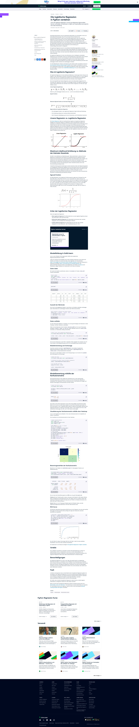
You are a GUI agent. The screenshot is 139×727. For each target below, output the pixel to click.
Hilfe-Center (41, 692)
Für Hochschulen (80, 693)
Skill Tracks (54, 685)
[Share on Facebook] (40, 59)
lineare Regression (55, 121)
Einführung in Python (55, 699)
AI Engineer (91, 704)
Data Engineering (42, 702)
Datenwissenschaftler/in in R (82, 703)
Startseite (52, 14)
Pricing (78, 683)
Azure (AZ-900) (91, 707)
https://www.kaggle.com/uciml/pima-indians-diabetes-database (63, 262)
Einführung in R (54, 702)
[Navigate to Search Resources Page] (83, 9)
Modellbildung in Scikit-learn (39, 47)
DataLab (81, 264)
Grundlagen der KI (67, 699)
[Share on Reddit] (42, 59)
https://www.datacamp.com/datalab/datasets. (70, 263)
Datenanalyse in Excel (56, 706)
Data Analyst (91, 699)
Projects (53, 690)
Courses (53, 687)
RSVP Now (96, 2)
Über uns (41, 683)
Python (61, 14)
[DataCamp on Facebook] (40, 720)
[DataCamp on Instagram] (54, 720)
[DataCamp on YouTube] (50, 720)
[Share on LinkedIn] (37, 59)
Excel (90, 692)
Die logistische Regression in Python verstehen (77, 544)
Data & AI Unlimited (67, 688)
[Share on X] (45, 59)
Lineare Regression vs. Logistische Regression (38, 39)
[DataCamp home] (47, 718)
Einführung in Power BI (56, 704)
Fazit (35, 55)
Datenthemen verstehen (68, 708)
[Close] (137, 2)
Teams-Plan (66, 687)
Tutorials (57, 14)
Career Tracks (54, 683)
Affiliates (41, 688)
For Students (79, 685)
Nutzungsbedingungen (42, 725)
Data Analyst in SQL (80, 699)
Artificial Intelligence (92, 688)
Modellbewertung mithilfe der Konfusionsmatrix (39, 50)
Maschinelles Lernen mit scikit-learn (57, 584)
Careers (40, 687)
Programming (41, 704)
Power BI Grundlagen (68, 704)
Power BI (90, 690)
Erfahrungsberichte (80, 691)
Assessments (54, 692)
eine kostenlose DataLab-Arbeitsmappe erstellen (60, 65)
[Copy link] (35, 59)
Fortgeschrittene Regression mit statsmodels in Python (69, 604)
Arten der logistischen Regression (38, 46)
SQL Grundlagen (67, 701)
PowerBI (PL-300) (92, 706)
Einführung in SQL (55, 701)
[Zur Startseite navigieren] (42, 6)
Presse (40, 685)
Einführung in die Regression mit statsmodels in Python (47, 604)
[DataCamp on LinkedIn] (47, 720)
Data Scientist (91, 702)
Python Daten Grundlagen (69, 702)
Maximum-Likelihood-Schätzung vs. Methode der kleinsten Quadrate (40, 42)
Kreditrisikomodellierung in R (69, 67)
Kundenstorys (66, 690)
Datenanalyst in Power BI (81, 705)
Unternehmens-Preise (68, 685)
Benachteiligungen (37, 53)
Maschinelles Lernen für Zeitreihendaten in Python (58, 235)
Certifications (54, 688)
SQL (89, 687)
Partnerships (41, 690)
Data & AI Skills (67, 683)
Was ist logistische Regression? (40, 37)
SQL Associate (91, 701)
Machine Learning (42, 701)
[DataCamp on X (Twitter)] (43, 720)
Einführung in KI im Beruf (56, 707)
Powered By (80, 282)
